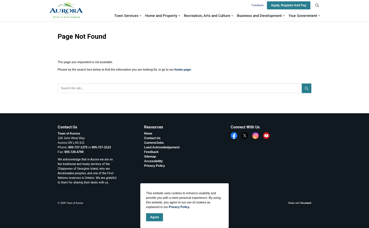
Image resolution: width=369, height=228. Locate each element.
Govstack (305, 203)
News (148, 133)
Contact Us (152, 138)
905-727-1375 (77, 147)
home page (183, 69)
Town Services (126, 15)
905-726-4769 (74, 152)
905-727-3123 (101, 147)
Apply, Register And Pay (288, 5)
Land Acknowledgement (162, 147)
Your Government (302, 15)
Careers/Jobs (154, 142)
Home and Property (161, 15)
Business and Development (259, 15)
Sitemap (150, 156)
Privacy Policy (179, 207)
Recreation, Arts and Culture (207, 15)
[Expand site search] (317, 5)
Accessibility (153, 161)
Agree (154, 217)
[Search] (306, 88)
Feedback (258, 5)
